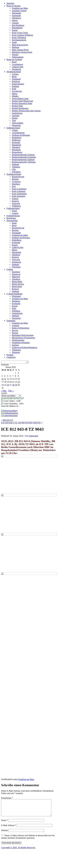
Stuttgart (15, 164)
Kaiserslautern (18, 84)
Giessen (15, 23)
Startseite (10, 3)
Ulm (14, 169)
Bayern (15, 330)
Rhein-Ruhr (17, 286)
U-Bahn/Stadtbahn (14, 294)
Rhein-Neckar (18, 284)
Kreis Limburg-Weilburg (22, 35)
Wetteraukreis (17, 57)
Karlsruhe (16, 142)
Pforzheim (16, 150)
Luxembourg (17, 64)
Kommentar (7, 798)
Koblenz (15, 86)
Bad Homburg (18, 25)
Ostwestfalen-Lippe (20, 98)
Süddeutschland (13, 128)
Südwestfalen (17, 123)
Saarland (15, 115)
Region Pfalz (17, 106)
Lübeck (15, 198)
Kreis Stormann (18, 196)
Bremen (15, 179)
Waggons (16, 352)
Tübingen (16, 167)
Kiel (14, 186)
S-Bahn (9, 269)
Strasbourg (16, 69)
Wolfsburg (16, 206)
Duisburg (16, 81)
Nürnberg (16, 147)
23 (19, 382)
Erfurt (14, 211)
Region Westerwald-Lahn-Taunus (26, 111)
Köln (14, 89)
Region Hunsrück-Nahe (22, 103)
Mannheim (16, 145)
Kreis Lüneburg (18, 191)
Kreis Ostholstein (19, 194)
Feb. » (11, 391)
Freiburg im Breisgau (21, 135)
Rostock (15, 201)
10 (2, 379)
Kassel (15, 30)
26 (8, 385)
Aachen (15, 74)
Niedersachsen (18, 340)
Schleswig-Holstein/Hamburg (24, 347)
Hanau (15, 20)
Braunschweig (18, 176)
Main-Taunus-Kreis (20, 50)
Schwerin (16, 203)
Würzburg (16, 172)
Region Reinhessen (20, 108)
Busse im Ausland (14, 59)
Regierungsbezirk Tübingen (24, 162)
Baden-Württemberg (20, 328)
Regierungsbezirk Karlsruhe (24, 157)
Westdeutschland (13, 72)
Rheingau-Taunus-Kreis (22, 52)
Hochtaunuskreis (19, 40)
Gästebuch (11, 357)
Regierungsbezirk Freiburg (23, 154)
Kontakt (9, 355)
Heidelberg (16, 137)
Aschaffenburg (18, 133)
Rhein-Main (17, 281)
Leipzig (15, 213)
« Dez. (4, 391)
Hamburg (16, 184)
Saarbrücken (17, 113)
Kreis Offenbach (19, 37)
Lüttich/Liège (17, 67)
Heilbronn (16, 140)
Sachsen (15, 345)
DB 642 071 (8, 420)
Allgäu (15, 130)
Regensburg (17, 152)
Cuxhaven (16, 181)
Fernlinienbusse (13, 216)
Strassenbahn (12, 220)
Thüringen (16, 350)
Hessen (15, 333)
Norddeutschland (13, 174)
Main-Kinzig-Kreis (20, 45)
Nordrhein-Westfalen (21, 342)
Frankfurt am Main (20, 8)
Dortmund (16, 79)
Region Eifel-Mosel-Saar (22, 101)
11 (5, 379)
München (16, 277)
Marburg (15, 47)
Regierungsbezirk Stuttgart (23, 159)
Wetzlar (15, 54)
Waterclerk (33, 436)
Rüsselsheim (17, 28)
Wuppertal (16, 125)
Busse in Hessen (13, 6)
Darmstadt (16, 15)
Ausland (15, 325)
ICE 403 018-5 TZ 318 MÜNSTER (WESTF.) (21, 422)
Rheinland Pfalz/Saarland (22, 335)
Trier (14, 120)
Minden (15, 96)
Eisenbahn (10, 320)
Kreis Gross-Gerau (20, 32)
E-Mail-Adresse (8, 825)
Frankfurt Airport (19, 10)
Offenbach (16, 18)
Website (4, 830)
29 (16, 385)
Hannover (16, 274)
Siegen (15, 118)
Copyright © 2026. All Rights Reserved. (18, 847)
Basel (14, 62)
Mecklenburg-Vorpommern (23, 338)
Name (4, 820)
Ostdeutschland (13, 208)
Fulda (14, 42)
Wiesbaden (16, 13)
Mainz (14, 93)
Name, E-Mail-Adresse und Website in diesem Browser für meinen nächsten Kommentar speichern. (27, 836)
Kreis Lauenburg (19, 189)
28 (13, 385)
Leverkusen (17, 91)
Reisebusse (11, 218)
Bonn (14, 76)
